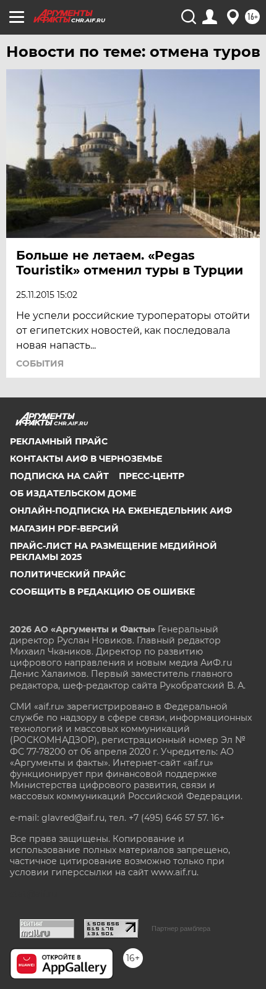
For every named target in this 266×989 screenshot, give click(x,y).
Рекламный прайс (59, 441)
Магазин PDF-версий (64, 528)
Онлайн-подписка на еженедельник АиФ (121, 510)
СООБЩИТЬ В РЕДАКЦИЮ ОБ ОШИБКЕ (102, 591)
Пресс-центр (151, 476)
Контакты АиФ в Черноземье (86, 458)
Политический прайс (68, 574)
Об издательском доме (73, 493)
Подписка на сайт (59, 476)
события (40, 363)
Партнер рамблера (181, 928)
